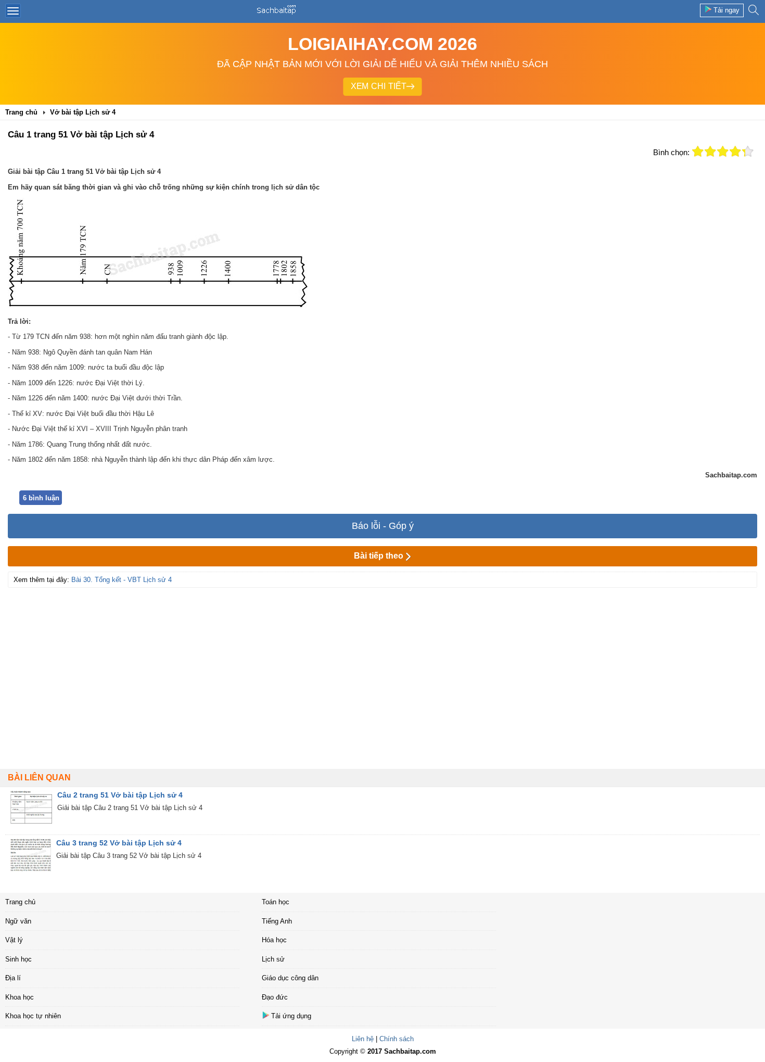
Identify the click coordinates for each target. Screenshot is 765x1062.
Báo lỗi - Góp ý (383, 526)
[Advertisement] (382, 666)
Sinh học (18, 959)
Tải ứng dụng (291, 1016)
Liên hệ (363, 1039)
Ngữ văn (18, 921)
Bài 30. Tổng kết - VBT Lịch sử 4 (121, 580)
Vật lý (14, 940)
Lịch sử (273, 959)
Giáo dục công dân (290, 978)
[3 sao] (723, 151)
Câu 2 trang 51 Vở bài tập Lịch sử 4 (120, 795)
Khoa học (19, 997)
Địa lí (13, 978)
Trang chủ (20, 902)
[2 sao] (710, 151)
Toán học (275, 902)
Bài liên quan (39, 777)
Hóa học (274, 940)
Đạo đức (275, 997)
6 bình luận (41, 498)
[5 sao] (748, 151)
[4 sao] (735, 151)
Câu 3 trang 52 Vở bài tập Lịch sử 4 (119, 843)
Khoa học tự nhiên (33, 1016)
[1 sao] (698, 151)
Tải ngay (726, 10)
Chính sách (396, 1039)
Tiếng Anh (277, 921)
